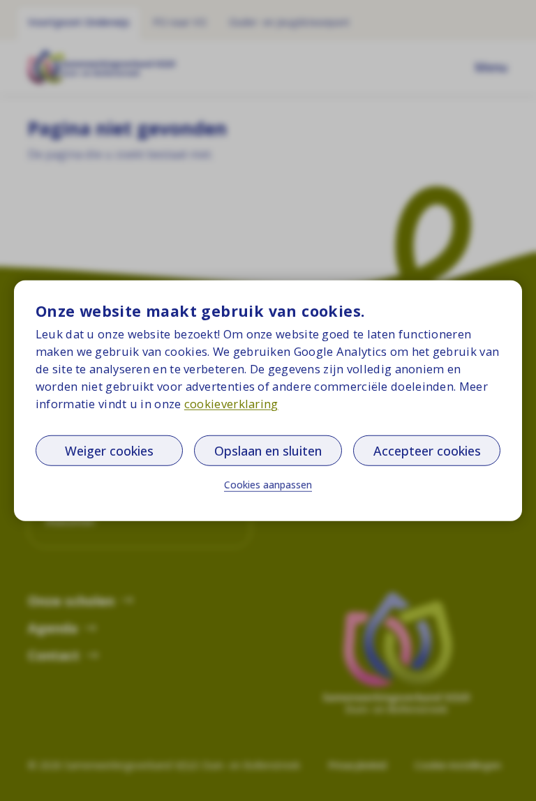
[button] (268, 485)
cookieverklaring (231, 404)
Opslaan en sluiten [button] (268, 450)
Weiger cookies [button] (109, 450)
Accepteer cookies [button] (427, 450)
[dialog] (268, 400)
